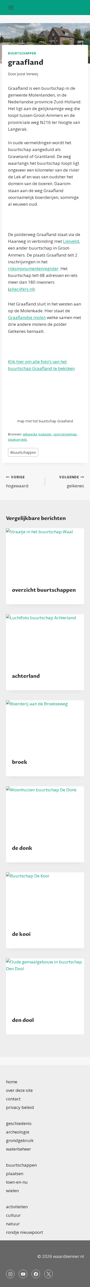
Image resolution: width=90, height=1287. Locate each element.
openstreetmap (65, 434)
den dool (23, 1020)
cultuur (13, 1215)
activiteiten (17, 1206)
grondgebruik (20, 1140)
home (11, 1082)
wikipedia (30, 434)
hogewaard (17, 482)
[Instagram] (10, 1274)
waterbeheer (18, 1149)
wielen (12, 1190)
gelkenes (71, 482)
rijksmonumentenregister (33, 268)
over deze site (19, 1090)
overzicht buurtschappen (44, 590)
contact (13, 1099)
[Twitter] (48, 1274)
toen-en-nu (17, 1182)
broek (19, 762)
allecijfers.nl (21, 289)
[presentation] (45, 554)
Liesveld (71, 241)
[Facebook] (36, 1274)
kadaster (45, 434)
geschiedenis (19, 1123)
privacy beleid (20, 1107)
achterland (26, 676)
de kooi (21, 934)
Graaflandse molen (27, 317)
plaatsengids (17, 439)
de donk (22, 848)
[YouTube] (23, 1274)
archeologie (17, 1132)
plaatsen (14, 1173)
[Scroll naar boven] (77, 1279)
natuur (13, 1224)
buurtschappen (22, 53)
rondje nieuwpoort (24, 1232)
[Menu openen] (11, 7)
